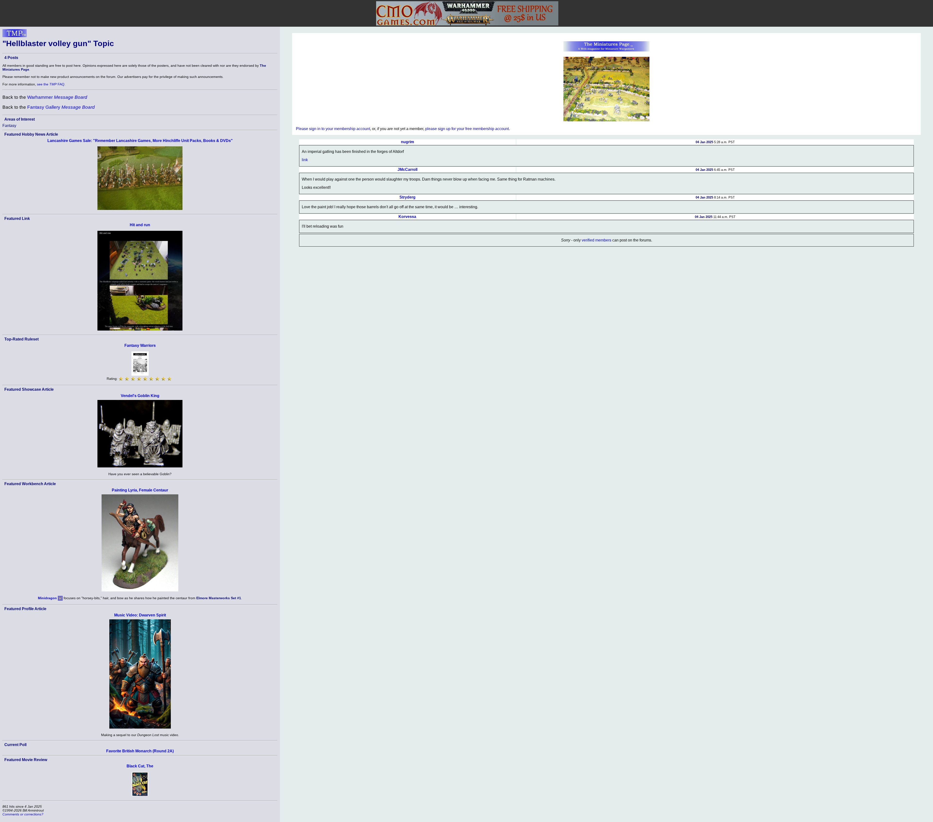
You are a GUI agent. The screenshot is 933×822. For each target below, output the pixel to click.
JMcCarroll (407, 169)
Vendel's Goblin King (140, 396)
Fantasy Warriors (140, 345)
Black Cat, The (140, 766)
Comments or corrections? (22, 814)
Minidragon (47, 598)
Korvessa (407, 217)
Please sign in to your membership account (333, 129)
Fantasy (9, 126)
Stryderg (407, 197)
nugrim (407, 142)
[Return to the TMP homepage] (14, 34)
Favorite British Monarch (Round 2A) (140, 751)
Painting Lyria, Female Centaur (140, 490)
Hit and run (140, 225)
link (305, 160)
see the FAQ (50, 84)
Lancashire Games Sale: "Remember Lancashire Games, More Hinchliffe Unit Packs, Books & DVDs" (140, 141)
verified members (596, 240)
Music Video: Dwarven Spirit (140, 615)
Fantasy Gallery (61, 107)
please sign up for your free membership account (467, 129)
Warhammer (57, 97)
